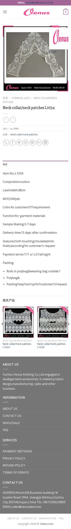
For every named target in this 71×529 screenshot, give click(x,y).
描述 (5, 164)
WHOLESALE (11, 423)
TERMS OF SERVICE (16, 472)
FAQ (5, 430)
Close (53, 52)
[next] (68, 331)
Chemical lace (21, 98)
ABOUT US (10, 409)
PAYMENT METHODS (17, 451)
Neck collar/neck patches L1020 (51, 345)
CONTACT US (12, 416)
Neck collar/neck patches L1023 (17, 345)
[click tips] (60, 38)
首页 (5, 98)
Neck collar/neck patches (24, 134)
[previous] (2, 331)
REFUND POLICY (14, 465)
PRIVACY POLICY (14, 458)
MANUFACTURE (48, 518)
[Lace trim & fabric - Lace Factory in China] (35, 12)
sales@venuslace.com (39, 2)
